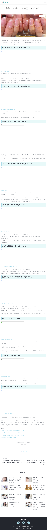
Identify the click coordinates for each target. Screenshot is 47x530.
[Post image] (4, 479)
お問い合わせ (19, 526)
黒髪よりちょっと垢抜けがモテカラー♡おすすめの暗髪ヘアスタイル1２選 (39, 496)
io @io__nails (4, 190)
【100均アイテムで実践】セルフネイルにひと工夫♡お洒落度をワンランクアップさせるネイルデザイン (39, 505)
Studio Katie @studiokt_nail (6, 339)
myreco (3, 15)
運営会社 (14, 526)
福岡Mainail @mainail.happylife (7, 231)
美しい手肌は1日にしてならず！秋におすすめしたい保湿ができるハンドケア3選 (15, 479)
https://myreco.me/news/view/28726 (8, 437)
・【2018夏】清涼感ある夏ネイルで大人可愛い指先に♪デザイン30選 (15, 435)
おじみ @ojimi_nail (5, 71)
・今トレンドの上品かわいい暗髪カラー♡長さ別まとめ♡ (13, 430)
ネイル (25, 444)
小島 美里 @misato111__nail (7, 303)
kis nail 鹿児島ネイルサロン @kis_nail (9, 266)
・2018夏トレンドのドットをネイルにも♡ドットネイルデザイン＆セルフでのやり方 (18, 432)
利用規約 (32, 526)
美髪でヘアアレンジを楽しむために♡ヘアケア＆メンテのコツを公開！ (39, 479)
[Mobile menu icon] (45, 2)
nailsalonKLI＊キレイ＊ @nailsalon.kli (8, 151)
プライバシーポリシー (26, 526)
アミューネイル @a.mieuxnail (7, 413)
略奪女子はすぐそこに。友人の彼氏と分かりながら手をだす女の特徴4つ (15, 496)
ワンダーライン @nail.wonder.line (8, 109)
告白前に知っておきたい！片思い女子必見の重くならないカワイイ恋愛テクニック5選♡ (39, 487)
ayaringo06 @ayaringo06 (6, 376)
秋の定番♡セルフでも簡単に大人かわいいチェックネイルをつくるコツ (15, 487)
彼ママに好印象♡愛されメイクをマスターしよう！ (15, 503)
